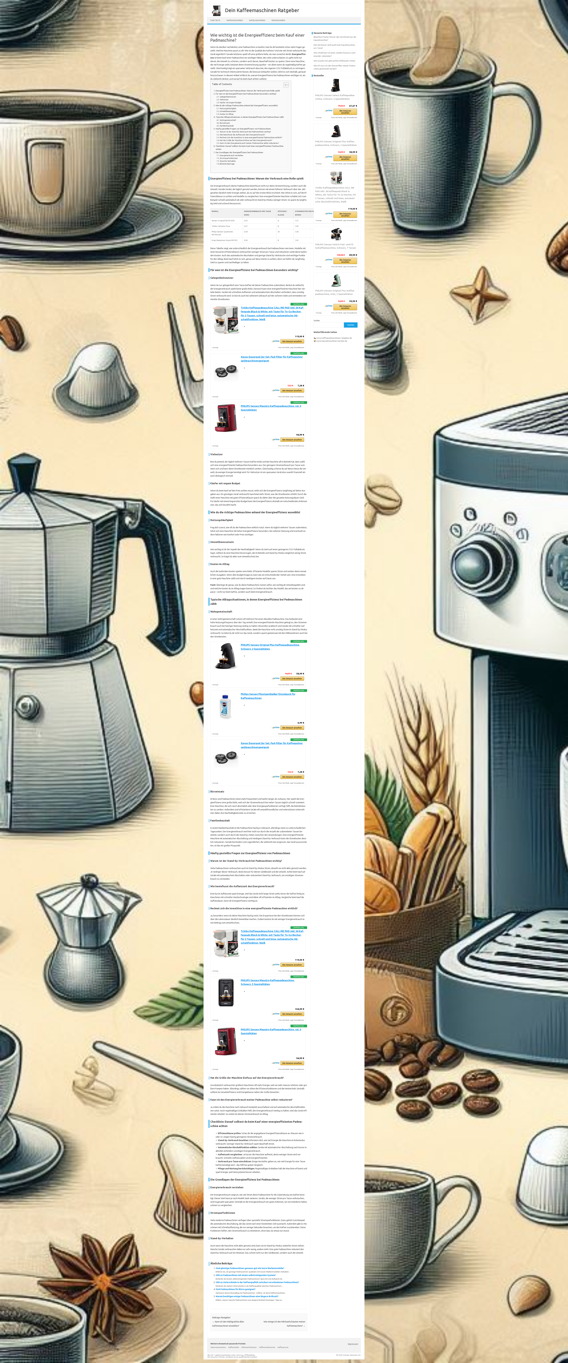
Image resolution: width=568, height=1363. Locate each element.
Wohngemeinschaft (228, 120)
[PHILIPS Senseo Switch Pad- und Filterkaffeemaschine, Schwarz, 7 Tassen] (336, 234)
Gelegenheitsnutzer (228, 97)
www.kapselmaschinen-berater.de (331, 341)
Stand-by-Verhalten (228, 161)
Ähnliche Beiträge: (227, 164)
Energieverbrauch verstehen (231, 155)
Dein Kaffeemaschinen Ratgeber (262, 10)
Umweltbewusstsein (228, 111)
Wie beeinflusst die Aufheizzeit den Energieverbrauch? (242, 135)
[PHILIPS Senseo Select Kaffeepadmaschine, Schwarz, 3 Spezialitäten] (336, 85)
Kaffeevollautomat (267, 1347)
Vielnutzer (224, 100)
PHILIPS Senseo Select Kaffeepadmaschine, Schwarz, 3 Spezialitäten (335, 97)
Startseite (215, 20)
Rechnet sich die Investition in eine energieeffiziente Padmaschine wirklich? (251, 137)
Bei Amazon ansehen (292, 341)
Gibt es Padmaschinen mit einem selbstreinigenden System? (246, 1275)
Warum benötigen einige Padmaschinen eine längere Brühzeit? (247, 1296)
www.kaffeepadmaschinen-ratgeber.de (334, 338)
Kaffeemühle (233, 1347)
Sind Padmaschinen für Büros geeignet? (235, 1289)
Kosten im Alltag (226, 114)
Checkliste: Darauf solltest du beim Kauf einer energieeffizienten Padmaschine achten (249, 147)
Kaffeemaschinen (235, 20)
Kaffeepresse (283, 1347)
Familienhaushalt (227, 126)
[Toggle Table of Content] (284, 84)
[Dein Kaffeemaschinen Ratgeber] (214, 16)
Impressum (353, 1344)
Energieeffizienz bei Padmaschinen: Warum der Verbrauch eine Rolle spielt (248, 91)
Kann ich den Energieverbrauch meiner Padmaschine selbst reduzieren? (249, 143)
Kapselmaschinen (257, 20)
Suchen (317, 320)
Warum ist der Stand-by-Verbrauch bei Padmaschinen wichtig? (245, 132)
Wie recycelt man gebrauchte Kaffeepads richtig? (334, 61)
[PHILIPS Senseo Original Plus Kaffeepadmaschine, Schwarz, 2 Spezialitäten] (336, 131)
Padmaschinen (278, 20)
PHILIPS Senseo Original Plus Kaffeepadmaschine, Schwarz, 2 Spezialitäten (336, 143)
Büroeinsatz (225, 123)
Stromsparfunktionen (229, 158)
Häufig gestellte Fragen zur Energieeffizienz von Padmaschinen (243, 129)
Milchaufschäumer (249, 1347)
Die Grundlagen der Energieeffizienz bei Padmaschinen (239, 152)
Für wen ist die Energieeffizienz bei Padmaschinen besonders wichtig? (246, 94)
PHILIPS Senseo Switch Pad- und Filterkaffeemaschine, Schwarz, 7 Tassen (335, 246)
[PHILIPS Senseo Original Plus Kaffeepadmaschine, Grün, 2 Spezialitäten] (336, 280)
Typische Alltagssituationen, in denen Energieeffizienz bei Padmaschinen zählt (250, 117)
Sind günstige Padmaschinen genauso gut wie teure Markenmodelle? (250, 1268)
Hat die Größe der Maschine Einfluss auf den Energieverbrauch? (246, 140)
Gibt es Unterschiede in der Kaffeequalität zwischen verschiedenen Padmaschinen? (257, 1282)
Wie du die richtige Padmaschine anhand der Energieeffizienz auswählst (247, 105)
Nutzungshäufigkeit (228, 108)
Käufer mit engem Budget (230, 103)
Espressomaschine (218, 1347)
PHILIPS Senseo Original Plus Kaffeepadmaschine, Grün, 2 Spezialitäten (335, 292)
